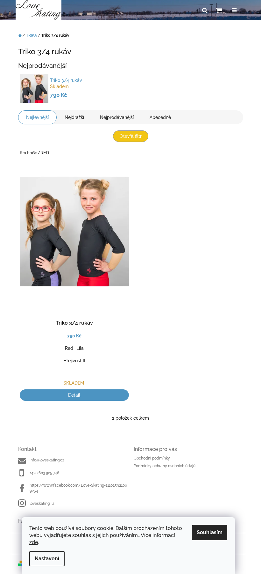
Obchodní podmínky (152, 458)
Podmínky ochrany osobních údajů (164, 466)
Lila (80, 348)
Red (69, 348)
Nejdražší (74, 117)
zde (33, 542)
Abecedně (160, 117)
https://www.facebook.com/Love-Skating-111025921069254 (78, 488)
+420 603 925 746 (44, 473)
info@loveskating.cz (47, 460)
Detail (74, 395)
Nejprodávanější (117, 117)
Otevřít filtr (131, 136)
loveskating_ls (42, 503)
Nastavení (47, 559)
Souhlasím (209, 532)
